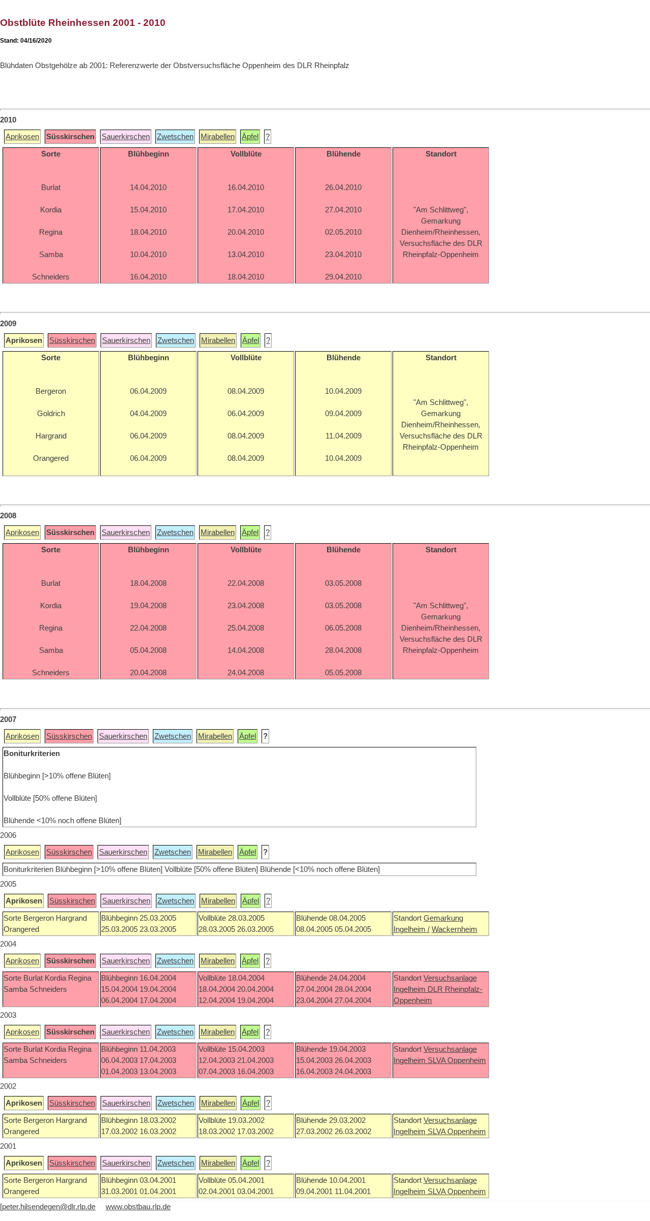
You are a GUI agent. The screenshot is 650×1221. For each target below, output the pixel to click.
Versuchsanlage (450, 978)
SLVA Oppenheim (457, 1060)
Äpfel (250, 137)
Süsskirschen (72, 340)
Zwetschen (175, 137)
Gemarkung (443, 918)
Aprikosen (22, 137)
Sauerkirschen (126, 137)
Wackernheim (454, 929)
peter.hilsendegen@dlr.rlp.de (48, 1207)
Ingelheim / (412, 929)
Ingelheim (411, 989)
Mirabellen (218, 137)
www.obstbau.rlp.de (138, 1207)
